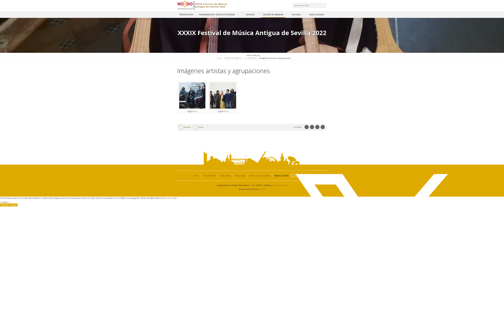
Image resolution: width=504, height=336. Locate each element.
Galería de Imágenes (273, 14)
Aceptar (13, 205)
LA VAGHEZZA (250, 58)
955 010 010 (282, 185)
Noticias (296, 14)
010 (273, 185)
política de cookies (169, 198)
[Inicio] (185, 5)
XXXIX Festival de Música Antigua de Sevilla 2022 (211, 5)
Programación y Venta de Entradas (217, 14)
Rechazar (5, 205)
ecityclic (262, 189)
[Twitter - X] (297, 175)
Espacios (250, 14)
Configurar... (5, 202)
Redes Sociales (317, 14)
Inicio (219, 58)
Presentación (186, 14)
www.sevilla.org (253, 55)
